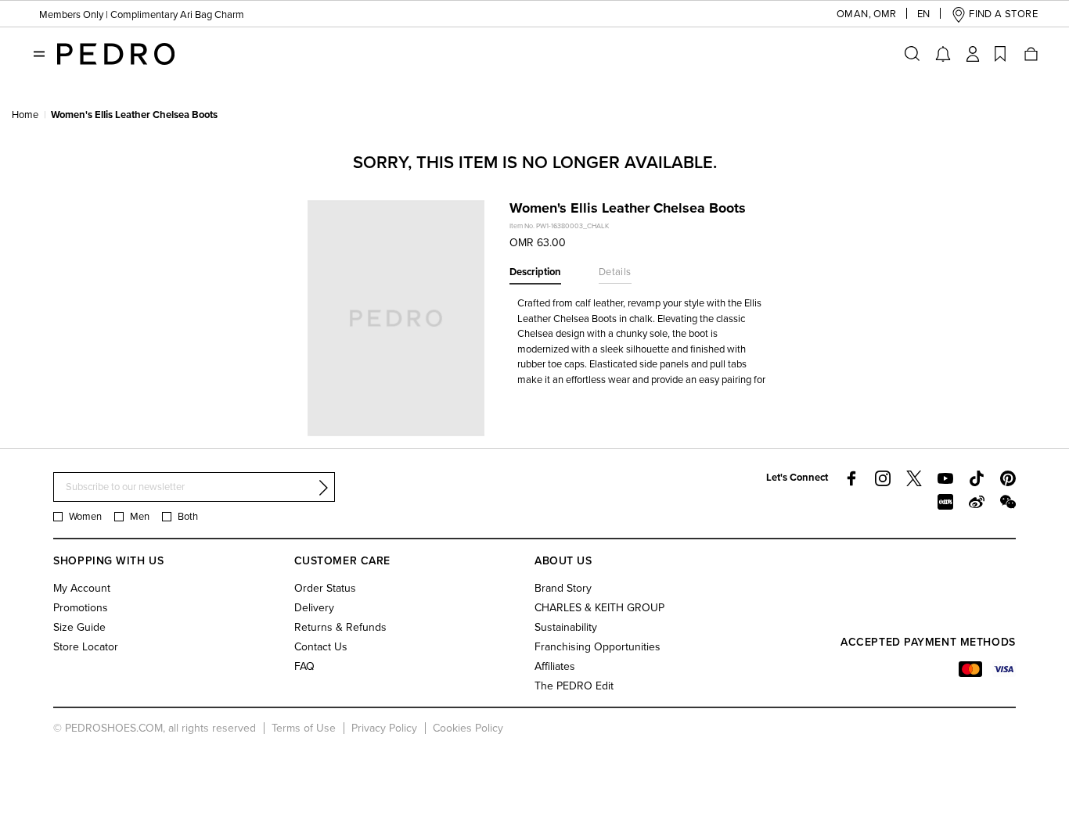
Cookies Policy (468, 728)
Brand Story (563, 588)
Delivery (314, 607)
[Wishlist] (1000, 54)
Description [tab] (535, 272)
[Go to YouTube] (945, 478)
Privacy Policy (384, 728)
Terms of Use (304, 728)
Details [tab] (615, 272)
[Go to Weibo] (976, 502)
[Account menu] (973, 54)
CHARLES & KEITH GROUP (599, 607)
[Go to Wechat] (1008, 502)
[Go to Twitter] (914, 478)
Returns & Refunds (340, 627)
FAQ (304, 666)
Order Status (325, 588)
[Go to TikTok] (976, 478)
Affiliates (554, 666)
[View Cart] (1030, 54)
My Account (81, 588)
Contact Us (320, 646)
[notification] (943, 54)
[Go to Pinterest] (1008, 478)
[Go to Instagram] (883, 478)
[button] (854, 14)
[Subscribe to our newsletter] (323, 487)
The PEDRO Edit (574, 686)
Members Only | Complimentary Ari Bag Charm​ (141, 15)
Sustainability (565, 627)
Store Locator (85, 646)
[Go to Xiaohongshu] (945, 502)
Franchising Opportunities (597, 646)
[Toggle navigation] (39, 54)
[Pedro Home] (116, 53)
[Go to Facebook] (851, 478)
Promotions (80, 607)
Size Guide (79, 627)
